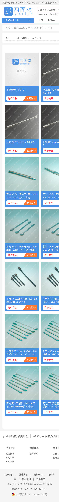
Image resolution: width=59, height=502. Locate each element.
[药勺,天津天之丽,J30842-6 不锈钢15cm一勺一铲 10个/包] (22, 383)
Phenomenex (42, 14)
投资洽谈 (33, 453)
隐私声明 (38, 474)
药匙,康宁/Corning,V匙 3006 (20, 141)
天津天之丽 (36, 37)
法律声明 (23, 474)
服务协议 (10, 453)
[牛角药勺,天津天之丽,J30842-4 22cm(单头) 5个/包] (22, 279)
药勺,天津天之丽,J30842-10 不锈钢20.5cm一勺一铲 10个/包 (21, 352)
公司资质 (10, 461)
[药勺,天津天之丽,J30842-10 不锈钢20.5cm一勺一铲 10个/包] (22, 331)
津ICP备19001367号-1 (35, 488)
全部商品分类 (18, 20)
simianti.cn (36, 483)
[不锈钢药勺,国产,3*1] (22, 69)
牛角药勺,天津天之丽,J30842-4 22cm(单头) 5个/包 (21, 300)
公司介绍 (10, 457)
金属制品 (38, 27)
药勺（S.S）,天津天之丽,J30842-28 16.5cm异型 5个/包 (21, 196)
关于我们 (9, 474)
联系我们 (40, 479)
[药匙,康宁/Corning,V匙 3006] (22, 122)
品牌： (8, 37)
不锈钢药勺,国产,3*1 (16, 89)
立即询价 (31, 98)
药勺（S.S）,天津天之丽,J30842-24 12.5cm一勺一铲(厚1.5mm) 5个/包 (21, 248)
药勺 (49, 27)
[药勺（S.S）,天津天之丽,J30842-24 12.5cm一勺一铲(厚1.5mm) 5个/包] (22, 226)
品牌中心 (52, 20)
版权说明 (26, 479)
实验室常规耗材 (22, 27)
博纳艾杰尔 (53, 14)
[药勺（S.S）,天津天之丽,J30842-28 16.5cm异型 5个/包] (22, 174)
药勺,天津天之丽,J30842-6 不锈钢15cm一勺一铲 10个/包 (20, 405)
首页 (41, 20)
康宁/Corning (23, 37)
